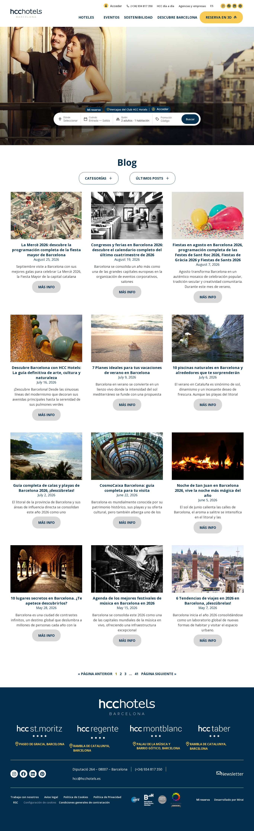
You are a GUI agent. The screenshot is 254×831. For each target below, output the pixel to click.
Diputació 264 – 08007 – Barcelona (100, 769)
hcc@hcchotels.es (87, 778)
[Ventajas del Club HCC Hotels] (108, 109)
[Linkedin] (234, 6)
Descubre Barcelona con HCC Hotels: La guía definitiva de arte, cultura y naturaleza (46, 372)
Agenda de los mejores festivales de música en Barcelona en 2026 (127, 601)
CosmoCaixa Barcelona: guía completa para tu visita (127, 488)
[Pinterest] (240, 6)
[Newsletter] (218, 773)
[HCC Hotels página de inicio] (26, 13)
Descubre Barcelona (177, 17)
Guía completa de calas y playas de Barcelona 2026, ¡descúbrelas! (46, 488)
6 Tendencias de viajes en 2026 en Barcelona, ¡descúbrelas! (207, 601)
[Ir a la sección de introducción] (127, 139)
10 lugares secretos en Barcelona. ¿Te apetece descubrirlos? (46, 601)
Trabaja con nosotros (24, 797)
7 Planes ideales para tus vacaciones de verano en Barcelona (127, 370)
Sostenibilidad (138, 17)
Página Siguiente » (158, 674)
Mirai (240, 799)
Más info (46, 287)
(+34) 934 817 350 (148, 769)
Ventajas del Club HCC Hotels (128, 109)
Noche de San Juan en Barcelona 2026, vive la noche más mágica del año (208, 490)
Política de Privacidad (107, 797)
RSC (15, 802)
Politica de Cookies (76, 797)
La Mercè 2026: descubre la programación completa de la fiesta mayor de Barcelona (46, 249)
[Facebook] (228, 6)
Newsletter (232, 774)
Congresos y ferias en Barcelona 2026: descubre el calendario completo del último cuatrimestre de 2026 (127, 249)
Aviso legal (51, 797)
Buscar (190, 119)
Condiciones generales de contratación (84, 802)
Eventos (111, 17)
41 (136, 674)
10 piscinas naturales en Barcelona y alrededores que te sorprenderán (208, 370)
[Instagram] (223, 6)
